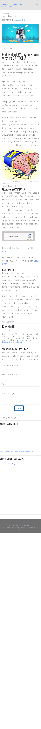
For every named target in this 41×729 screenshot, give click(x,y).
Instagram (19, 342)
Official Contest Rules (30, 528)
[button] (36, 5)
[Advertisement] (20, 492)
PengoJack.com (24, 522)
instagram (13, 464)
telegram (22, 464)
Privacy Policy (14, 526)
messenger (30, 464)
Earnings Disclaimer (11, 528)
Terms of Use (27, 526)
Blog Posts (21, 530)
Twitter (24, 20)
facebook (6, 464)
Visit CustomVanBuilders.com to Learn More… (17, 452)
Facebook (17, 20)
